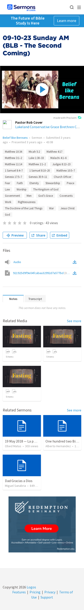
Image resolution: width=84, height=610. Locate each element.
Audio (17, 262)
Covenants (66, 196)
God (7, 215)
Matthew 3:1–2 (13, 158)
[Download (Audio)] (75, 262)
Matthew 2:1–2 (37, 164)
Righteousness (26, 202)
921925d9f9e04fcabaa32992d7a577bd (42, 273)
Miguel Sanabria (15, 486)
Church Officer (62, 177)
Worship (21, 189)
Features (19, 592)
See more (74, 321)
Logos (31, 587)
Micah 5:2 (34, 152)
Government (12, 196)
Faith (20, 183)
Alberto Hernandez (58, 446)
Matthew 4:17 (54, 152)
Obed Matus (13, 446)
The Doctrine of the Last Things (23, 208)
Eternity (34, 183)
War (51, 208)
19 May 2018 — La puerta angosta (30, 441)
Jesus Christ (67, 208)
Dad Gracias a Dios (18, 480)
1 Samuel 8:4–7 (14, 170)
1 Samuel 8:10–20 (39, 170)
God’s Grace (45, 196)
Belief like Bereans (15, 138)
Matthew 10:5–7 (65, 170)
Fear (7, 183)
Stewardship (52, 183)
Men (29, 196)
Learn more (66, 20)
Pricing (35, 592)
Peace (70, 183)
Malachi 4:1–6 (58, 158)
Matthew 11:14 (13, 164)
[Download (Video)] (75, 273)
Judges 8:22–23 (61, 164)
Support (47, 597)
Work (8, 202)
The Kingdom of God (45, 189)
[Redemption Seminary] (42, 524)
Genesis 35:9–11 (38, 177)
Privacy (49, 592)
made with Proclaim (65, 117)
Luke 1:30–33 (36, 158)
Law (7, 189)
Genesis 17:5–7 (13, 177)
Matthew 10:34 (13, 152)
